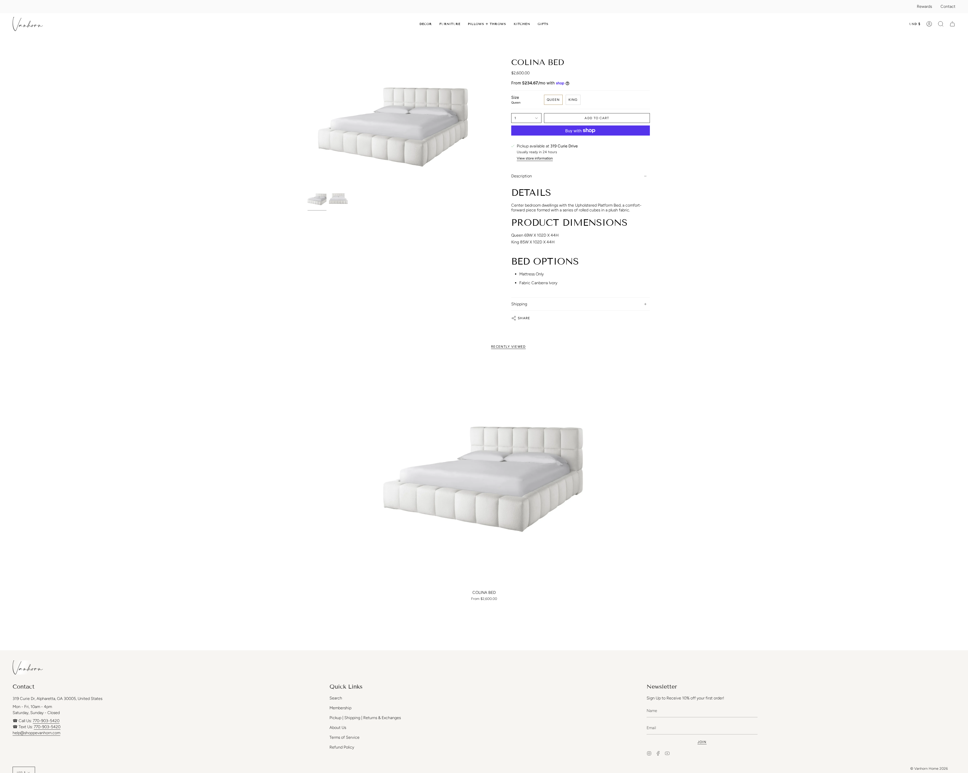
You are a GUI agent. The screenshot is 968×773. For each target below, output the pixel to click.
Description (521, 176)
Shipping (519, 304)
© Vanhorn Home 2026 (929, 768)
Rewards (924, 6)
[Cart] (952, 24)
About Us (337, 727)
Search (335, 698)
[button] (426, 24)
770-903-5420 (46, 720)
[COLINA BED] (484, 472)
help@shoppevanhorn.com (36, 732)
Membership (340, 707)
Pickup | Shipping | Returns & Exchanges (365, 717)
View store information (535, 158)
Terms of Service (344, 737)
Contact (948, 6)
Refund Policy (341, 747)
